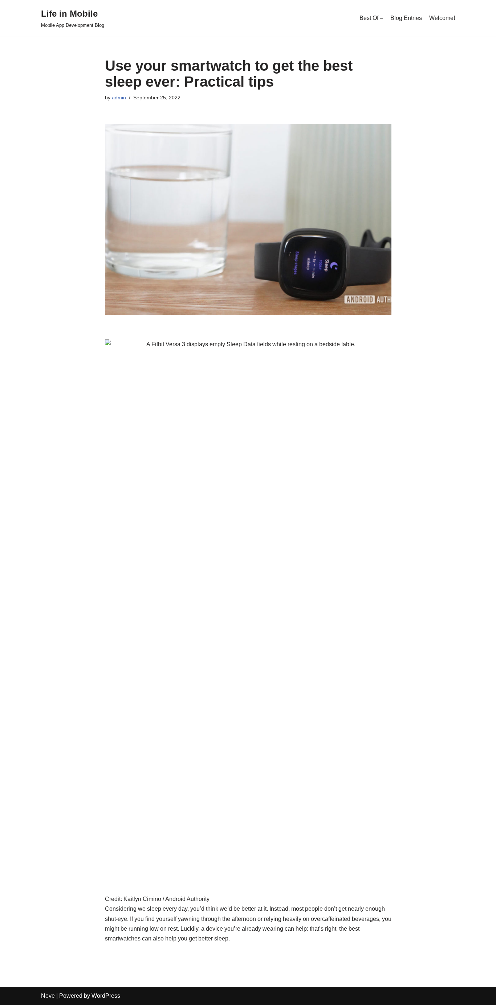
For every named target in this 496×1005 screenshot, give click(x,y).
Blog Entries (406, 18)
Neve (48, 996)
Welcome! (442, 18)
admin (119, 97)
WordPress (106, 996)
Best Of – (371, 18)
